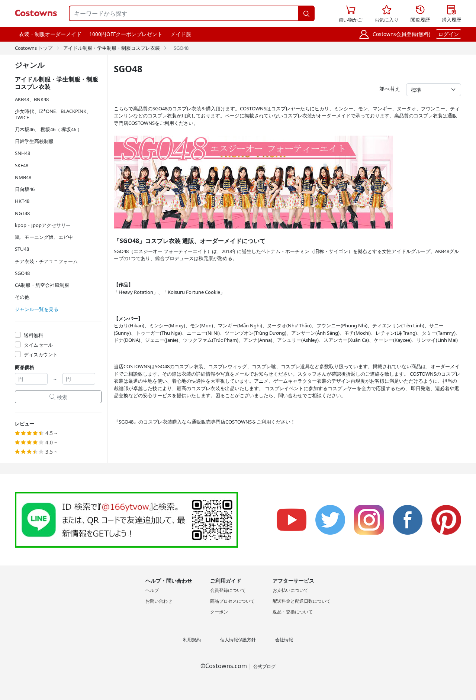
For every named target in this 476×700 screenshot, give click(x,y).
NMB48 (23, 177)
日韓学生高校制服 (34, 141)
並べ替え (389, 88)
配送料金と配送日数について (302, 601)
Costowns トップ (33, 48)
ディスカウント (41, 354)
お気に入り (386, 14)
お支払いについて (290, 590)
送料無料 (33, 335)
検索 (58, 397)
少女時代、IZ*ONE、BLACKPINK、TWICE (53, 114)
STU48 (22, 249)
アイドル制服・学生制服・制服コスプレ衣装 (111, 48)
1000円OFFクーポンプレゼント (126, 34)
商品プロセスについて (232, 601)
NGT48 (22, 213)
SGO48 (22, 273)
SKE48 (21, 165)
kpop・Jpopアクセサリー (43, 225)
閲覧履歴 (420, 14)
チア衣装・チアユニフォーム (46, 261)
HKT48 (22, 201)
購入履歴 (451, 14)
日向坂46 (25, 189)
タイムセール (38, 344)
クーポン (219, 612)
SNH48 (22, 153)
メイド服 (180, 34)
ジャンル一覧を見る (36, 309)
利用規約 (192, 639)
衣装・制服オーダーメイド (50, 34)
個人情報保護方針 (238, 639)
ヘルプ (152, 590)
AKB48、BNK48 (32, 99)
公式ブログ (264, 666)
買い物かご (350, 14)
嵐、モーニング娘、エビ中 (44, 237)
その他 (22, 297)
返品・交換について (293, 612)
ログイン (448, 34)
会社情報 (284, 639)
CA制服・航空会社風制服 (42, 285)
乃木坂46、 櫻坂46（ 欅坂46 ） (48, 129)
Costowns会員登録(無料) (401, 34)
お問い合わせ (158, 601)
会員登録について (228, 590)
